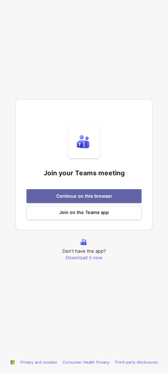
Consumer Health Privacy (85, 362)
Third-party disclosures (136, 362)
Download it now (84, 257)
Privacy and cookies (38, 362)
